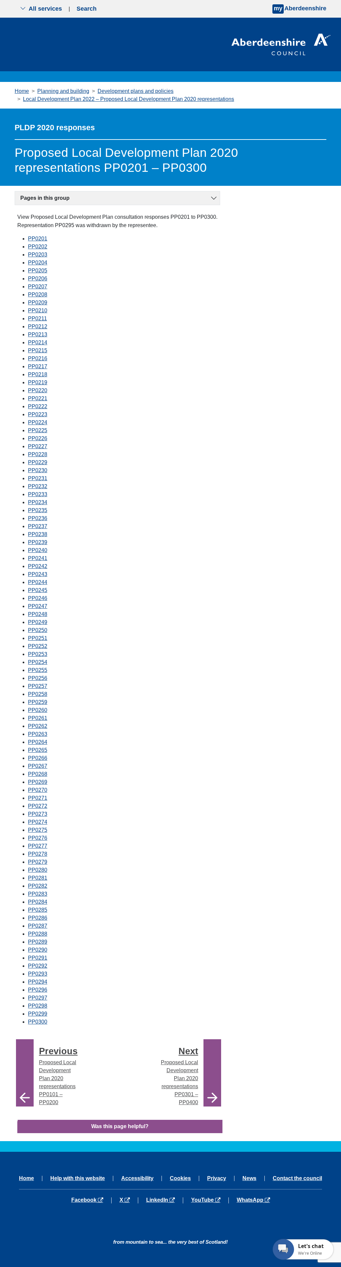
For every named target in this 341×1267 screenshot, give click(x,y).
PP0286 (37, 918)
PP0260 (37, 710)
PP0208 (37, 294)
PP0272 (37, 806)
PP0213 (37, 334)
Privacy (216, 1178)
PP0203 (37, 254)
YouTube (209, 1200)
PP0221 (37, 398)
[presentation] (25, 1073)
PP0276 (37, 838)
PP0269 (37, 782)
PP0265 (37, 750)
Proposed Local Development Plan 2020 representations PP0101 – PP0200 (58, 1075)
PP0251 (37, 638)
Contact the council (297, 1178)
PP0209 (37, 302)
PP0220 (37, 390)
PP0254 (37, 662)
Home (22, 91)
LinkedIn (164, 1200)
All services (45, 8)
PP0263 (37, 734)
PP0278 (37, 854)
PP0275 (37, 830)
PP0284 (37, 902)
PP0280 (37, 870)
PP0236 (37, 518)
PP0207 (37, 286)
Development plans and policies (135, 91)
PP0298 (37, 1006)
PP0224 (37, 422)
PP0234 (37, 502)
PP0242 (37, 566)
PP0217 (37, 366)
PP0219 (37, 382)
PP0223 (37, 414)
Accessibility (137, 1178)
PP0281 (37, 878)
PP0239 (37, 542)
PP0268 (37, 774)
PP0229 (37, 462)
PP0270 (37, 790)
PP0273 (37, 814)
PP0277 (37, 846)
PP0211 (37, 318)
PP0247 (37, 606)
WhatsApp (253, 1200)
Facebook (91, 1200)
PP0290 (37, 950)
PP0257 (37, 686)
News (249, 1178)
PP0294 (37, 982)
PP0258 (37, 694)
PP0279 (37, 862)
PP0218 (37, 374)
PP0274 (37, 822)
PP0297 (37, 998)
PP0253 (37, 654)
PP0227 (37, 446)
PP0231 (37, 478)
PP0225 (37, 430)
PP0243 (37, 574)
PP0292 (37, 966)
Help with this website (77, 1178)
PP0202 (37, 246)
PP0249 (37, 622)
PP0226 (37, 438)
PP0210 (37, 310)
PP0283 (37, 894)
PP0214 (37, 342)
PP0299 (37, 1014)
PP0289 (37, 942)
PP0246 (37, 598)
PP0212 (37, 326)
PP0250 (37, 630)
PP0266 (37, 758)
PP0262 (37, 726)
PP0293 (37, 974)
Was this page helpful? (120, 1126)
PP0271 (37, 798)
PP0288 (37, 934)
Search (87, 8)
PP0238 (37, 534)
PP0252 (37, 646)
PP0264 (37, 742)
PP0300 (37, 1022)
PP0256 (37, 678)
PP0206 (37, 278)
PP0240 (37, 550)
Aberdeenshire (300, 8)
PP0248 (37, 614)
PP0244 (37, 582)
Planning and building (63, 91)
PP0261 (37, 718)
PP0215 (37, 350)
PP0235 (37, 510)
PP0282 (37, 886)
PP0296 (37, 990)
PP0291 (37, 958)
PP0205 (37, 270)
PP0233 (37, 494)
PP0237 (37, 526)
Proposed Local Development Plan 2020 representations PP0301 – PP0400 (179, 1075)
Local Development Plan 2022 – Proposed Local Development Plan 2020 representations (128, 99)
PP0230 (37, 470)
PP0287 (37, 926)
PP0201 (37, 238)
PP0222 (37, 406)
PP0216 (37, 358)
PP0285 (37, 910)
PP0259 (37, 702)
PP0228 (37, 454)
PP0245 (37, 590)
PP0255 (37, 670)
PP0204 (37, 262)
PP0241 (37, 558)
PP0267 (37, 766)
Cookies (180, 1178)
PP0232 (37, 486)
